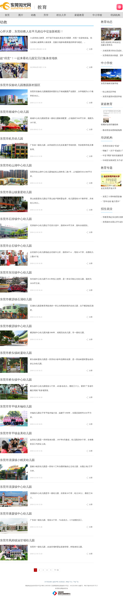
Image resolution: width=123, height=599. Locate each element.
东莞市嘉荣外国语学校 (112, 96)
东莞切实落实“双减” (111, 146)
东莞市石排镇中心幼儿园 (16, 219)
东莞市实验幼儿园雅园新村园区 (20, 85)
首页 (7, 15)
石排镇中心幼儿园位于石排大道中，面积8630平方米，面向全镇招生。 (60, 225)
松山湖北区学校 (109, 92)
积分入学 (61, 15)
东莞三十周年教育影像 (112, 197)
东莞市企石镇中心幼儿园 (16, 245)
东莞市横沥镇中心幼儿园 (16, 326)
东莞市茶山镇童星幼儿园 (16, 192)
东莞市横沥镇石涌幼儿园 (16, 299)
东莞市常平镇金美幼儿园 (16, 433)
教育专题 (106, 167)
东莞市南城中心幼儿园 (14, 111)
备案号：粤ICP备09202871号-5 (88, 586)
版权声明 (55, 582)
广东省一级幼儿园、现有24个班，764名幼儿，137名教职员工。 (57, 520)
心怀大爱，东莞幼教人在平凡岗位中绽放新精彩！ (31, 31)
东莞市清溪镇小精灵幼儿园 (17, 460)
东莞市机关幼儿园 (11, 138)
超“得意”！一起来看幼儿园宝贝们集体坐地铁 (28, 58)
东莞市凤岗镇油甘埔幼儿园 (17, 540)
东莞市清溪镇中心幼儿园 (16, 486)
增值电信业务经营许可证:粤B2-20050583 (38, 586)
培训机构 (106, 137)
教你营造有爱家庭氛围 (112, 130)
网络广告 (69, 582)
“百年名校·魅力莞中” (111, 201)
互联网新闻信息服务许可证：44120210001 (64, 586)
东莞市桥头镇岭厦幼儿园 (16, 352)
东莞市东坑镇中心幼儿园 (16, 272)
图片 (20, 15)
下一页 (56, 570)
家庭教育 (79, 15)
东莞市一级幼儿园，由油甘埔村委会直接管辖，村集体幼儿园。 (57, 547)
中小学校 (97, 15)
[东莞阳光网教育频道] (24, 6)
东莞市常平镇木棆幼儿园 (16, 406)
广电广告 (76, 582)
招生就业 (106, 208)
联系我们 (62, 582)
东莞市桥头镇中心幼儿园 (16, 379)
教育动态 (106, 21)
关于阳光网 (48, 582)
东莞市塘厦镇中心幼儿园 (16, 513)
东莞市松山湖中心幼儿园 (16, 165)
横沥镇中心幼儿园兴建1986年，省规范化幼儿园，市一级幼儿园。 (58, 333)
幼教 (33, 15)
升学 (46, 15)
